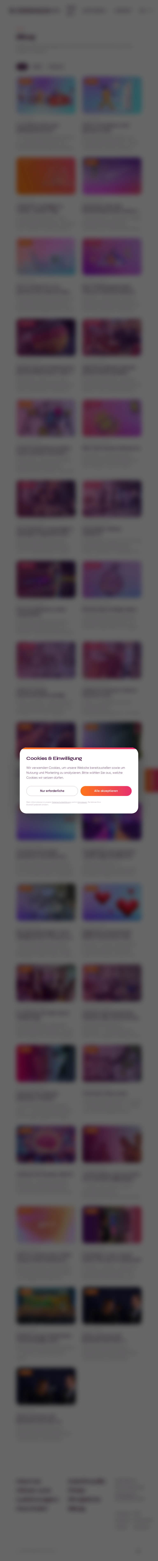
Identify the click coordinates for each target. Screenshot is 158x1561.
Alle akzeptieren (106, 791)
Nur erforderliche (52, 791)
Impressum (82, 802)
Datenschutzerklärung (61, 802)
